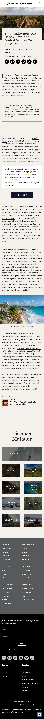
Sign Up (35, 369)
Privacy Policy (35, 375)
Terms (25, 375)
